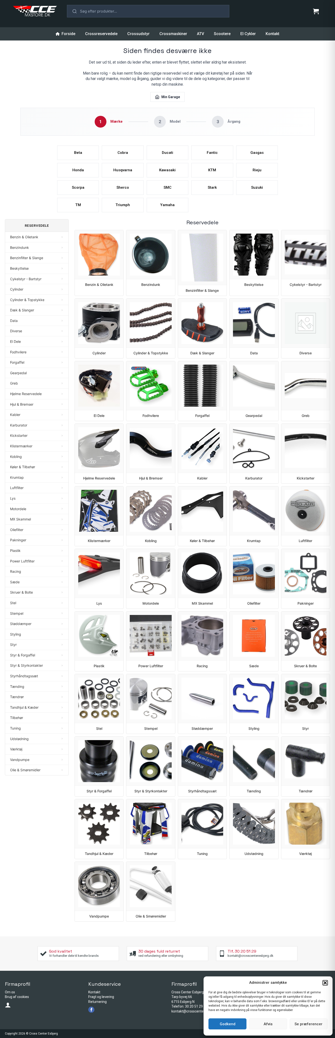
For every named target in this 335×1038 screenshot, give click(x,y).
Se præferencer (308, 1024)
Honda (78, 170)
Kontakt (272, 33)
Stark (212, 187)
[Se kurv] (316, 11)
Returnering (97, 1002)
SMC (167, 187)
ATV (200, 33)
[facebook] (91, 1010)
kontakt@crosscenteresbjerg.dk (196, 1011)
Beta (78, 152)
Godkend (227, 1024)
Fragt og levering (101, 997)
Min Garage (170, 97)
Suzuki (257, 187)
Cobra (122, 152)
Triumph (123, 205)
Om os (10, 992)
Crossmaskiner (173, 33)
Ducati (167, 152)
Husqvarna (122, 170)
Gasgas (257, 152)
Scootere (222, 33)
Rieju (257, 170)
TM (78, 205)
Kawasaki (167, 170)
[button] (325, 982)
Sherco (122, 187)
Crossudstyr (138, 33)
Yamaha (167, 205)
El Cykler (248, 33)
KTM (212, 170)
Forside (68, 33)
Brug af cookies (17, 997)
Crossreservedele (101, 33)
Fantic (212, 152)
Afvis (268, 1024)
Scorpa (78, 187)
